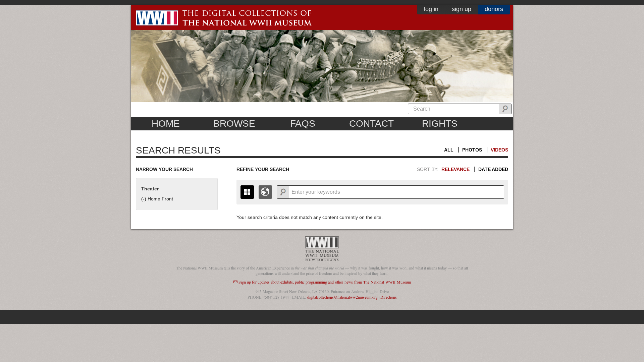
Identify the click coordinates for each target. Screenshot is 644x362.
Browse (234, 123)
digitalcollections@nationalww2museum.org (342, 297)
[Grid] (247, 192)
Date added (493, 169)
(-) (144, 198)
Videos (499, 150)
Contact (371, 123)
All (448, 150)
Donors (494, 9)
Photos (472, 150)
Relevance (455, 169)
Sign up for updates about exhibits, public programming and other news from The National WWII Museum (324, 282)
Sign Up (461, 9)
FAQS (302, 123)
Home (166, 123)
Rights (440, 123)
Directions (388, 297)
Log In (431, 9)
